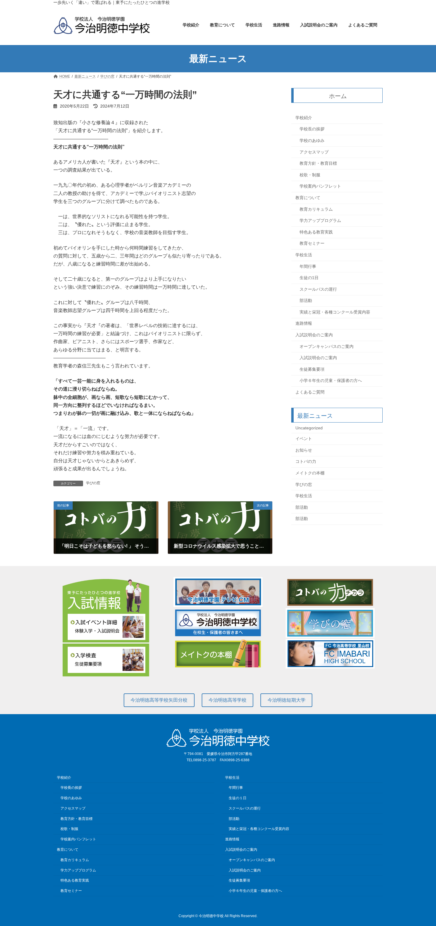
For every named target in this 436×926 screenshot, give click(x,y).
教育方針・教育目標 (318, 163)
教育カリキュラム (316, 209)
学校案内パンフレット (320, 186)
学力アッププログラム (320, 220)
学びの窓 (93, 483)
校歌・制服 (310, 174)
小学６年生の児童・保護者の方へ (331, 380)
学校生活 (303, 254)
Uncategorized (309, 428)
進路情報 (303, 323)
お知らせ (303, 450)
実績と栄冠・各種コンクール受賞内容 (335, 312)
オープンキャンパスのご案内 (327, 346)
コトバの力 (305, 461)
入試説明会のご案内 (314, 334)
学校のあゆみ (312, 140)
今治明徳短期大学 (286, 700)
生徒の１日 (237, 798)
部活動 (306, 300)
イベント (303, 438)
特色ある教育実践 (316, 232)
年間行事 (308, 266)
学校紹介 (303, 117)
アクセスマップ (314, 152)
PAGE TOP (420, 892)
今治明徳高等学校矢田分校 (159, 700)
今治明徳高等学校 (227, 700)
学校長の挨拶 (312, 129)
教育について (307, 197)
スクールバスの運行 (318, 289)
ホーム (338, 96)
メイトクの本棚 (309, 473)
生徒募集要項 (312, 369)
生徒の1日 (309, 277)
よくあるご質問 (309, 392)
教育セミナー (312, 243)
